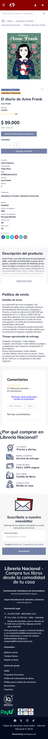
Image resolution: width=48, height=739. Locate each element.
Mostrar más (24, 281)
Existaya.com (30, 734)
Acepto (24, 544)
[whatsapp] (8, 237)
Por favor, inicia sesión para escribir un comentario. (24, 397)
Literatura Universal (10, 25)
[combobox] (24, 13)
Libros (10, 21)
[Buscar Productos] (44, 13)
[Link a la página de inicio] (3, 21)
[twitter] (12, 237)
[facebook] (3, 237)
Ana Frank (6, 103)
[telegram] (21, 237)
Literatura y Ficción (25, 21)
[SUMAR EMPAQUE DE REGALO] (19, 133)
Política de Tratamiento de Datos (27, 544)
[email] (25, 237)
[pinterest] (16, 237)
